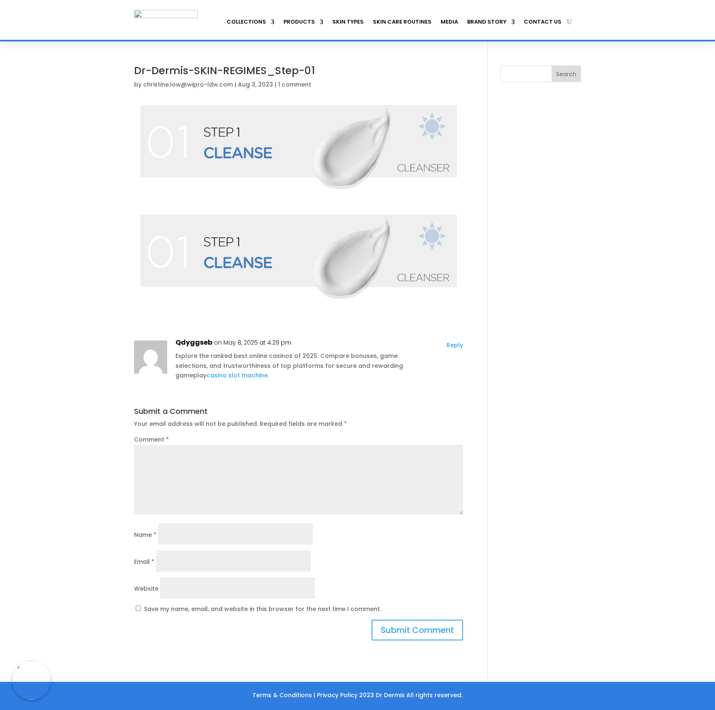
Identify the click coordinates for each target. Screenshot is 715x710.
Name (145, 535)
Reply (454, 345)
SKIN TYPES (348, 22)
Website (146, 588)
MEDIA (449, 22)
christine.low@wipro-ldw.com (188, 84)
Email (144, 562)
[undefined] (31, 680)
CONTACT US (542, 22)
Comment (151, 439)
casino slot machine (237, 375)
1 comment (294, 84)
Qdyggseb (193, 342)
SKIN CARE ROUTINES (402, 22)
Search (566, 74)
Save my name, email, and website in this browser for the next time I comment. (262, 609)
